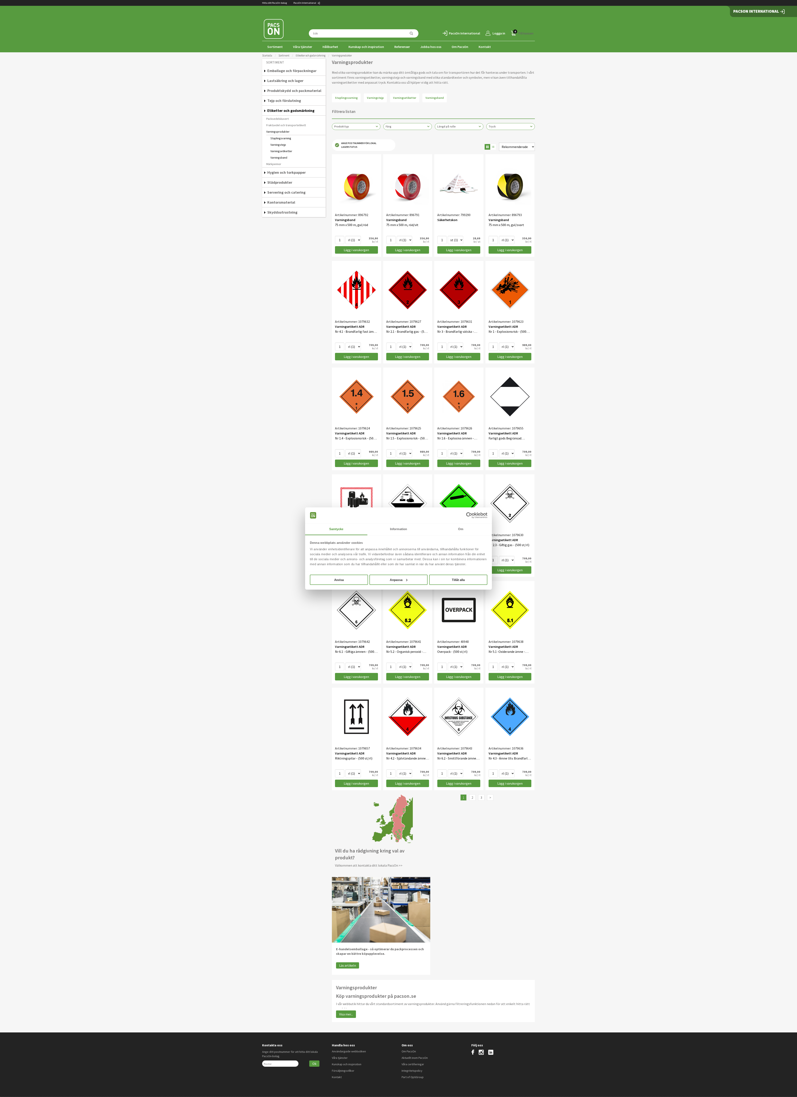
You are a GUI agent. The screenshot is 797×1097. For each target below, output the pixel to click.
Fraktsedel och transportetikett (286, 125)
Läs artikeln (347, 965)
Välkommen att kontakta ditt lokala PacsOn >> (368, 865)
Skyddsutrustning (282, 212)
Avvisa (339, 579)
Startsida (267, 55)
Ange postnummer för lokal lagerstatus (358, 145)
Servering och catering (286, 192)
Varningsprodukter (278, 131)
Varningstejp (278, 145)
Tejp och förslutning (284, 100)
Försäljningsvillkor (343, 1071)
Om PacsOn (460, 47)
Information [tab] (398, 529)
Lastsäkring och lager (285, 80)
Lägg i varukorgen (356, 250)
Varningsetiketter (281, 151)
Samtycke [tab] (336, 529)
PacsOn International (305, 2)
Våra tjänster (302, 47)
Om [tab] (460, 529)
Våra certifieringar (413, 1064)
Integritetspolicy (412, 1071)
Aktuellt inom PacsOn (415, 1058)
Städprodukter (279, 182)
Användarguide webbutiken (349, 1051)
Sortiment (275, 47)
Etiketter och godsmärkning (310, 55)
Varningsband (278, 157)
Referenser (402, 47)
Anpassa (396, 579)
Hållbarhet (330, 47)
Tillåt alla (458, 579)
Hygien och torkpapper (286, 172)
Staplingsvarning (280, 138)
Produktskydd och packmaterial (294, 90)
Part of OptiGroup (413, 1077)
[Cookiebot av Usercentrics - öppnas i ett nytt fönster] (469, 515)
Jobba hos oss (430, 47)
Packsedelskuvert (277, 119)
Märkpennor (273, 164)
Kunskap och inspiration (366, 47)
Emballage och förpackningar (292, 70)
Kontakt (485, 47)
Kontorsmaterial (281, 202)
